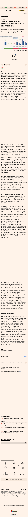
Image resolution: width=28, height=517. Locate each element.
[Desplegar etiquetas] (26, 363)
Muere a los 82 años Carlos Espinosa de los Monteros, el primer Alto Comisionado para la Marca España (13, 420)
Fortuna (4, 17)
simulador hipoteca (14, 465)
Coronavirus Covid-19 (17, 362)
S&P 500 (11, 7)
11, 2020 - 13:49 (15, 61)
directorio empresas (22, 469)
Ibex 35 (3, 7)
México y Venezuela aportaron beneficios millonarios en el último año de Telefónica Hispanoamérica (12, 433)
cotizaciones (5, 474)
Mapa (17, 505)
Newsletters (22, 505)
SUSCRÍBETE (22, 10)
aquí (20, 371)
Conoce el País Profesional (14, 479)
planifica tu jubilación (6, 469)
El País (25, 13)
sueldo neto (22, 465)
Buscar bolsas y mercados (7, 439)
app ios (14, 474)
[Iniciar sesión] (26, 10)
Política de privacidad (7, 505)
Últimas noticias (5, 416)
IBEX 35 (2, 362)
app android (22, 474)
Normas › (25, 356)
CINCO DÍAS (14, 59)
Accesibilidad (13, 505)
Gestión (3, 19)
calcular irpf (5, 465)
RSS (19, 505)
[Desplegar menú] (2, 10)
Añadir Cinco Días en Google (8, 67)
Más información (4, 368)
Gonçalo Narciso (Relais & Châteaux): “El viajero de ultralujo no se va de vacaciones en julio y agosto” (13, 428)
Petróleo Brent (21, 7)
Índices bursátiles (8, 362)
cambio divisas (14, 469)
